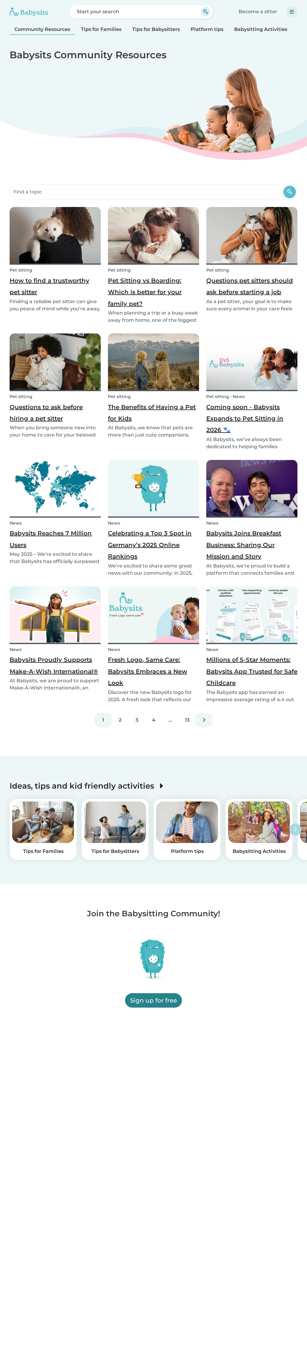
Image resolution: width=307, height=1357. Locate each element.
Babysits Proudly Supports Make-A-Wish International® (54, 665)
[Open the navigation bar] (291, 11)
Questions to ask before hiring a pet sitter (46, 412)
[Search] (289, 192)
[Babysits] (29, 12)
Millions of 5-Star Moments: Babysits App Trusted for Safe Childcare (251, 671)
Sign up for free (153, 1000)
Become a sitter (258, 11)
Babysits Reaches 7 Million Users (51, 539)
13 (187, 720)
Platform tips (207, 29)
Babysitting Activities (260, 29)
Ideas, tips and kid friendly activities (83, 785)
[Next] (203, 720)
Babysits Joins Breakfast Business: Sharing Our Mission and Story (243, 545)
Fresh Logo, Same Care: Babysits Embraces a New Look (147, 671)
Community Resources (42, 29)
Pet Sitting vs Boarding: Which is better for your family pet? (145, 292)
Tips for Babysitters (156, 29)
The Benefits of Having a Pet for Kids (152, 412)
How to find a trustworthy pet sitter (49, 286)
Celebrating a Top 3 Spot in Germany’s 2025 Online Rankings (150, 545)
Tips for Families (101, 29)
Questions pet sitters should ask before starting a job (249, 286)
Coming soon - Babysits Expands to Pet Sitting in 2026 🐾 (244, 418)
